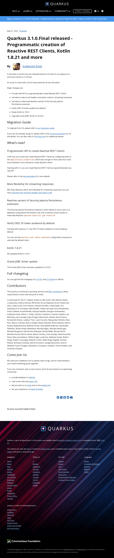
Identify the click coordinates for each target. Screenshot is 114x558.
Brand (9, 491)
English (86, 461)
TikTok (35, 480)
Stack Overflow (37, 389)
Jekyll (28, 449)
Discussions (62, 475)
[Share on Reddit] (68, 397)
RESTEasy (10, 520)
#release (23, 31)
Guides (60, 464)
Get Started (62, 469)
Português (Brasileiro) (92, 464)
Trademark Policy (68, 549)
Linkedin (36, 475)
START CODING (82, 11)
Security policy (12, 485)
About (9, 464)
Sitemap (10, 499)
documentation (29, 176)
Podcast (10, 469)
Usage (9, 488)
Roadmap (10, 480)
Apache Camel (12, 523)
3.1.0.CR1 (38, 279)
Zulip (29, 385)
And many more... (13, 528)
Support (61, 461)
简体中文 (87, 469)
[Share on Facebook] (64, 397)
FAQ (59, 467)
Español (87, 467)
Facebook (36, 472)
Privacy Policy (12, 496)
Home (9, 461)
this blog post (40, 136)
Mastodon (36, 467)
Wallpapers (11, 493)
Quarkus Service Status (66, 480)
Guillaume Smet (32, 66)
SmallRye (10, 512)
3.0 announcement (57, 133)
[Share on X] (61, 397)
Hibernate (10, 515)
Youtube (36, 477)
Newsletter (11, 475)
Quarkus (17, 549)
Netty (9, 518)
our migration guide (46, 128)
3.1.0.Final (50, 279)
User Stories (11, 477)
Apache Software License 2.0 (69, 440)
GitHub (32, 377)
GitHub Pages (45, 449)
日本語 (86, 472)
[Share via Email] (71, 397)
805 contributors (56, 291)
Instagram (36, 483)
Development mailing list (67, 477)
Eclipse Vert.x (11, 510)
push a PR (33, 381)
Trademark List (81, 549)
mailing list (45, 385)
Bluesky (35, 464)
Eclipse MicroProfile (14, 526)
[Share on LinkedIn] (58, 397)
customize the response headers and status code (31, 192)
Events (9, 472)
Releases (10, 483)
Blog (9, 18)
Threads (36, 469)
